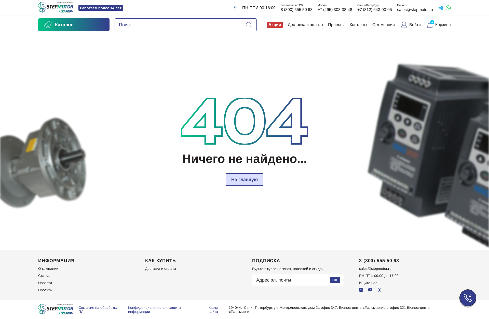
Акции (274, 24)
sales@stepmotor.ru (415, 9)
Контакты (358, 24)
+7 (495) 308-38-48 (335, 9)
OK (334, 280)
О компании (383, 24)
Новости (45, 283)
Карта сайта (213, 309)
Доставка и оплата (305, 24)
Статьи (44, 276)
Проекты (336, 24)
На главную (244, 179)
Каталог (64, 24)
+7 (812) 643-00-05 (374, 9)
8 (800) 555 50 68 (297, 9)
